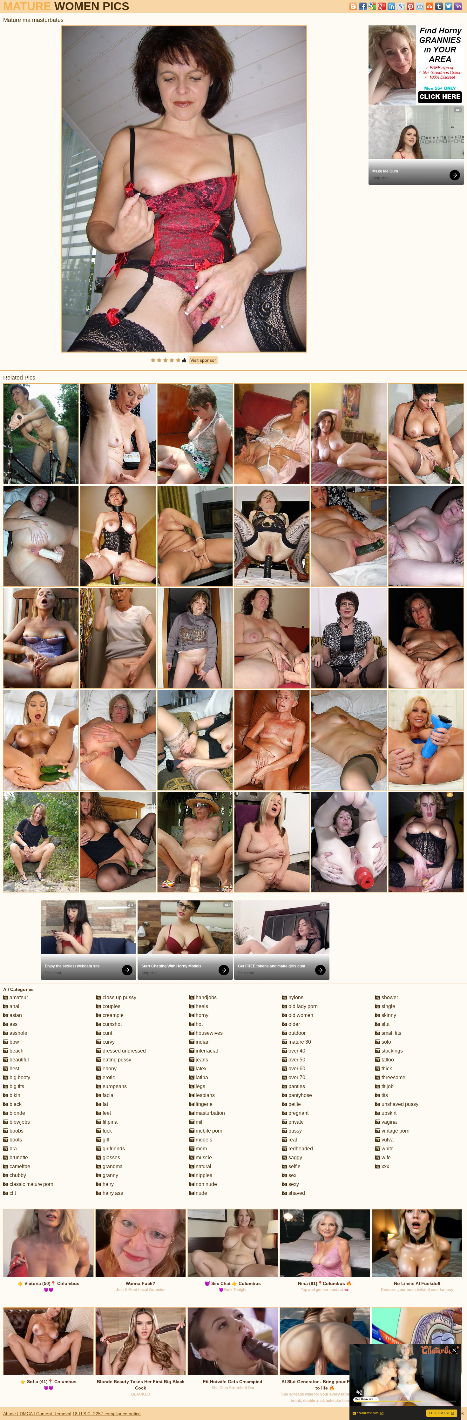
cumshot (111, 1024)
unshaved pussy (399, 1104)
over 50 (296, 1059)
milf (199, 1122)
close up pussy (118, 997)
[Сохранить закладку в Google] (372, 6)
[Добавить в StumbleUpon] (429, 6)
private (295, 1122)
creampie (112, 1015)
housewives (208, 1033)
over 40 (296, 1050)
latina (201, 1077)
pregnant (297, 1113)
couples (110, 1006)
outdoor (296, 1033)
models (203, 1139)
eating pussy (116, 1059)
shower (389, 997)
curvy (108, 1042)
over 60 (296, 1068)
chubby (17, 1175)
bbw (13, 1042)
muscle (203, 1157)
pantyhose (299, 1095)
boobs (16, 1131)
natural (202, 1166)
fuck (106, 1131)
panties (296, 1086)
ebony (109, 1068)
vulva (387, 1139)
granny (109, 1175)
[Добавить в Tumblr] (439, 6)
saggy (294, 1157)
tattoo (387, 1059)
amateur (18, 997)
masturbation (209, 1113)
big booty (19, 1077)
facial (108, 1095)
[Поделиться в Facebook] (363, 6)
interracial (206, 1050)
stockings (391, 1050)
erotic (108, 1077)
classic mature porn (30, 1184)
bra (12, 1148)
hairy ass (112, 1193)
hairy (107, 1184)
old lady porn (302, 1006)
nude (200, 1193)
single (387, 1006)
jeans (201, 1059)
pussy (294, 1131)
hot (198, 1024)
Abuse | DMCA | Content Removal (37, 1413)
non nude (205, 1184)
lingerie (203, 1104)
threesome (392, 1077)
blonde (16, 1113)
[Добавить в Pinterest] (410, 6)
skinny (388, 1015)
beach (16, 1050)
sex (291, 1175)
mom (200, 1148)
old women (300, 1015)
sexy (293, 1184)
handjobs (205, 997)
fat (104, 1104)
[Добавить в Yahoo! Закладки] (458, 6)
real (292, 1139)
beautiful (18, 1059)
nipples (203, 1175)
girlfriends (113, 1148)
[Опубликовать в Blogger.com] (353, 6)
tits (384, 1095)
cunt (106, 1033)
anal (13, 1006)
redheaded (300, 1148)
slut (384, 1024)
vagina (388, 1122)
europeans (114, 1086)
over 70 (296, 1077)
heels (201, 1006)
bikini (15, 1095)
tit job (387, 1086)
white (387, 1148)
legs (199, 1086)
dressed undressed (123, 1050)
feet (106, 1113)
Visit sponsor (203, 360)
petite (294, 1104)
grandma (112, 1166)
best (13, 1068)
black (15, 1104)
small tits (390, 1033)
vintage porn (394, 1131)
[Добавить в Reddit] (420, 6)
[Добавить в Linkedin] (391, 6)
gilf (105, 1139)
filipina (109, 1122)
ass (12, 1024)
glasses (110, 1157)
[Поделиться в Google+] (382, 6)
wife (385, 1157)
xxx (384, 1166)
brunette (18, 1157)
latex (200, 1068)
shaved (296, 1193)
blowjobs (19, 1122)
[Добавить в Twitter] (448, 6)
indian (202, 1042)
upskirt (388, 1113)
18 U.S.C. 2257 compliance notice (106, 1413)
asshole (17, 1033)
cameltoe (19, 1166)
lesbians (204, 1095)
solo (385, 1042)
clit (12, 1193)
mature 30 (299, 1042)
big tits (16, 1086)
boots (15, 1139)
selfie (294, 1166)
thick (386, 1068)
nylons (295, 997)
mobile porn (208, 1131)
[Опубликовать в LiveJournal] (401, 6)
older (293, 1024)
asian (15, 1015)
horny (201, 1015)
